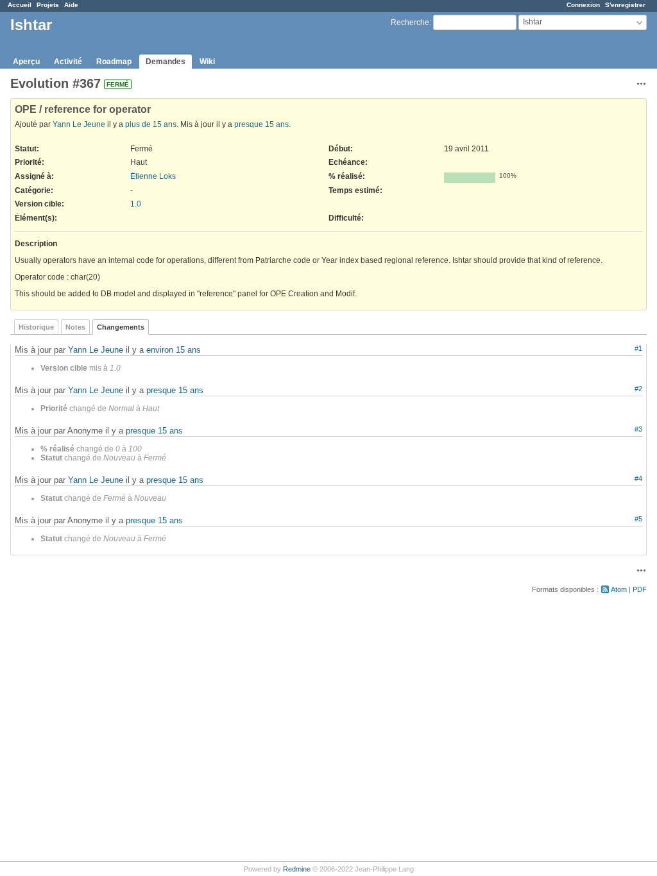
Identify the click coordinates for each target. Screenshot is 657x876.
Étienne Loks (153, 176)
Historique (36, 327)
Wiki (207, 61)
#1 (638, 348)
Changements (120, 327)
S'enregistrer (625, 4)
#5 (638, 519)
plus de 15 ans (150, 124)
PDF (640, 589)
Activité (68, 61)
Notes (75, 327)
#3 (638, 429)
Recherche (410, 22)
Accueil (19, 4)
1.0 (135, 203)
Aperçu (26, 61)
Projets (48, 4)
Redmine (297, 869)
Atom (619, 589)
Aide (71, 4)
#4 (638, 478)
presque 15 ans (261, 124)
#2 (638, 388)
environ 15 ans (173, 350)
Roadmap (114, 61)
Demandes (165, 61)
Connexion (583, 4)
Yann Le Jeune (79, 124)
